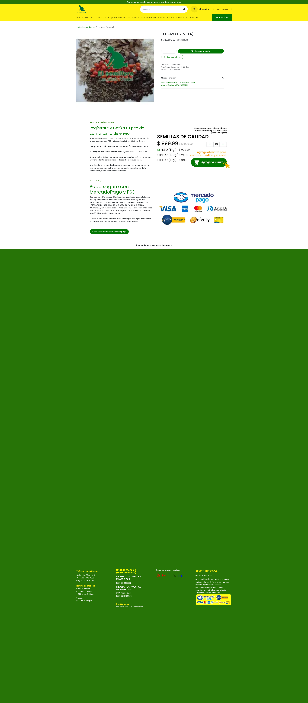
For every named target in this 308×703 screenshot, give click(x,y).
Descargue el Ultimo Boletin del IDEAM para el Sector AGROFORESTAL (178, 83)
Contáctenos (222, 17)
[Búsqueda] (184, 9)
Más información (168, 78)
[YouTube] (158, 575)
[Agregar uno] (174, 51)
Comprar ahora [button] (173, 57)
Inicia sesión (222, 9)
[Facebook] (169, 575)
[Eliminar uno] (164, 51)
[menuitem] (80, 17)
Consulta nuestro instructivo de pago (109, 231)
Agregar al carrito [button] (202, 51)
